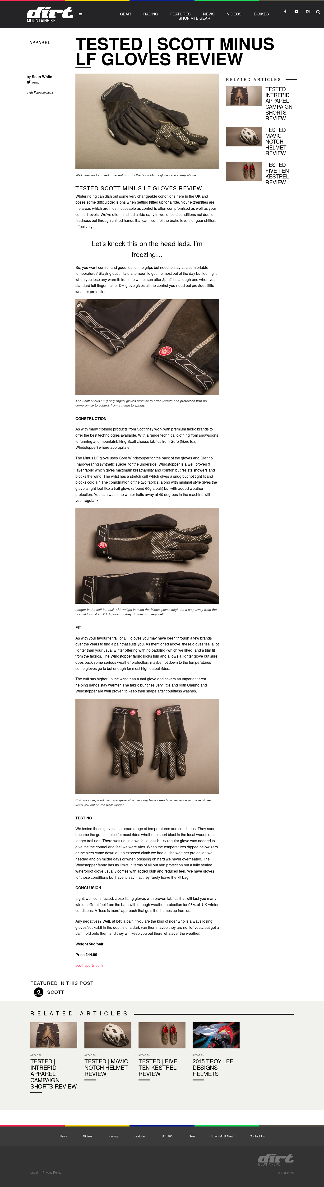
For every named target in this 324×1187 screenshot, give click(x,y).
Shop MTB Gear (194, 18)
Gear (125, 14)
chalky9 (35, 82)
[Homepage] (276, 1158)
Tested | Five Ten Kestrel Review (261, 174)
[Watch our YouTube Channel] (296, 11)
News (209, 14)
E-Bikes (261, 14)
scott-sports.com (89, 965)
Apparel (40, 42)
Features (180, 14)
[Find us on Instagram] (308, 11)
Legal (34, 1172)
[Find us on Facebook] (285, 11)
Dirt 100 (167, 1136)
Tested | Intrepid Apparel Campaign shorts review (261, 104)
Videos (234, 14)
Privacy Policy (51, 1172)
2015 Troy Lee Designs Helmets (216, 1052)
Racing (150, 14)
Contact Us (257, 1136)
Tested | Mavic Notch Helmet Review (261, 142)
